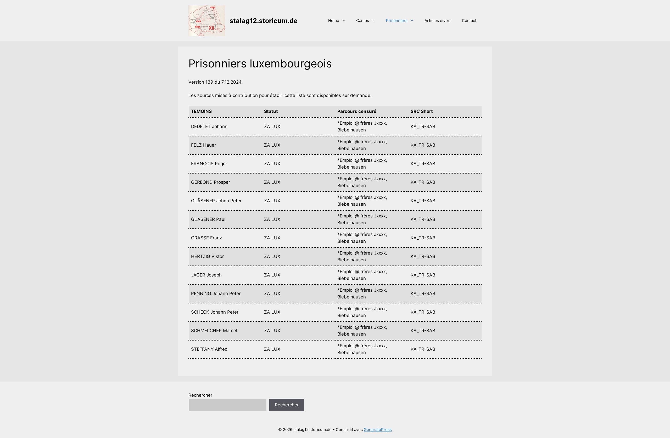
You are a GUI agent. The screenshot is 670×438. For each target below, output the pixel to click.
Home (333, 20)
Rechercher (200, 395)
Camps (362, 20)
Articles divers (438, 20)
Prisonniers (396, 20)
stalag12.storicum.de (264, 21)
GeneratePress (378, 429)
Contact (469, 20)
